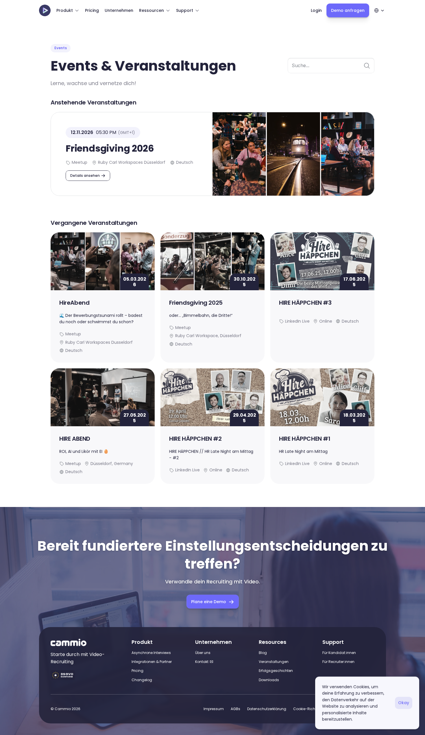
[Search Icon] (331, 66)
